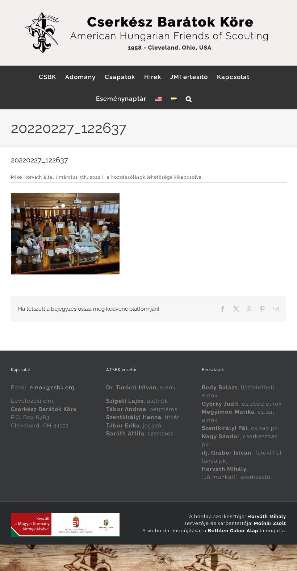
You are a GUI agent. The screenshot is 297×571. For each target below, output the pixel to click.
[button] (189, 98)
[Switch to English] (158, 98)
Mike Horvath (26, 177)
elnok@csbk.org (52, 387)
